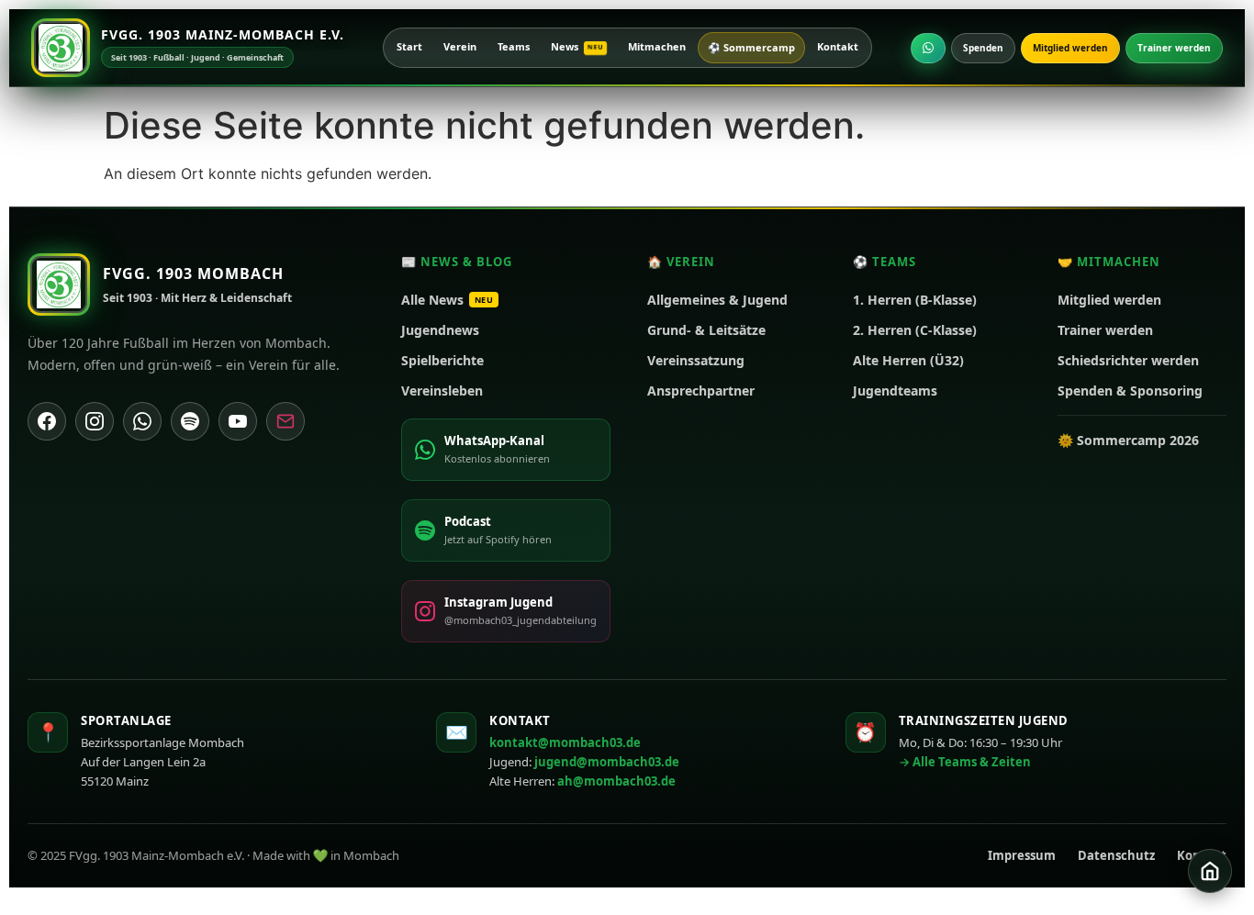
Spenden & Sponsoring (1130, 390)
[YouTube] (237, 421)
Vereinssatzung (696, 360)
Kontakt (837, 46)
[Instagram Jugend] (94, 421)
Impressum (1022, 855)
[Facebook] (47, 421)
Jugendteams (895, 390)
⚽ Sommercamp (751, 47)
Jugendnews (440, 330)
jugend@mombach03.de (606, 761)
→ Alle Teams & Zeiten (965, 761)
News (577, 46)
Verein (459, 46)
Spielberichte (442, 360)
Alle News (447, 299)
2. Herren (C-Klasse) (915, 330)
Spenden (983, 47)
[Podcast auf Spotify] (190, 421)
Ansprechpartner (701, 390)
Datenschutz (1116, 855)
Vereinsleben (442, 390)
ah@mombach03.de (616, 781)
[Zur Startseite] (1210, 871)
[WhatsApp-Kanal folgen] (928, 48)
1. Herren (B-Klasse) (915, 299)
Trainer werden (1174, 47)
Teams (514, 46)
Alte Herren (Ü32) (908, 360)
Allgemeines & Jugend (717, 299)
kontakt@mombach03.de (565, 742)
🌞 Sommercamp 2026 (1128, 440)
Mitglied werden (1070, 47)
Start (409, 46)
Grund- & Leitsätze (706, 330)
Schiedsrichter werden (1128, 360)
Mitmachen (657, 46)
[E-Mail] (285, 421)
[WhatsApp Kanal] (142, 421)
